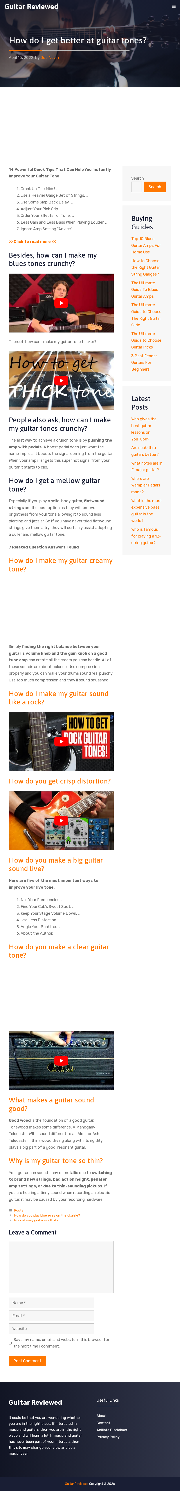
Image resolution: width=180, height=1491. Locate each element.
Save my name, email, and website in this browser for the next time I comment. (61, 1343)
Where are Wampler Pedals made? (145, 485)
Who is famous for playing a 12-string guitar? (146, 536)
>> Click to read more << (32, 241)
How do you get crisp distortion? (60, 781)
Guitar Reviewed (31, 6)
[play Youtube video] (61, 303)
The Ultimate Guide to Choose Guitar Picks (146, 340)
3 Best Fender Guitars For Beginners (144, 363)
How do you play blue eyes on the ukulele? (47, 1215)
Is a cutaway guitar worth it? (36, 1220)
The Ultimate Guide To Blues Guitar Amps (144, 290)
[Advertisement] (90, 120)
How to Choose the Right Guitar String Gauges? (145, 267)
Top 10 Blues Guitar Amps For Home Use (146, 245)
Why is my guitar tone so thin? (56, 1161)
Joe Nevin (50, 57)
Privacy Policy (108, 1437)
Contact (103, 1423)
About (102, 1416)
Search (137, 178)
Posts (18, 1210)
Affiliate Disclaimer (112, 1430)
